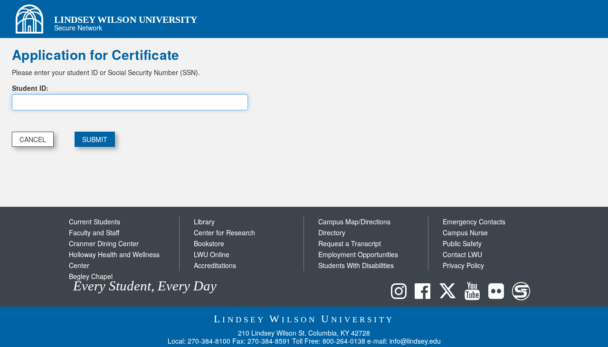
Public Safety (462, 243)
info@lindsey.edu (415, 341)
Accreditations (215, 265)
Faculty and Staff (94, 232)
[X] (449, 292)
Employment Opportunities (358, 254)
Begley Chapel (91, 276)
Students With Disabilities (356, 265)
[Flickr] (498, 292)
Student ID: (30, 88)
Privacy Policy (463, 265)
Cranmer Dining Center (104, 243)
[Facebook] (425, 292)
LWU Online (211, 254)
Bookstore (209, 243)
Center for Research (224, 232)
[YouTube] (475, 292)
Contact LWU (462, 254)
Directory (331, 232)
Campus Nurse (465, 232)
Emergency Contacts (474, 221)
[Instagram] (401, 292)
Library (204, 221)
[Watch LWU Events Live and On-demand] (523, 292)
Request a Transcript (349, 243)
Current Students (94, 221)
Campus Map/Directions (354, 221)
